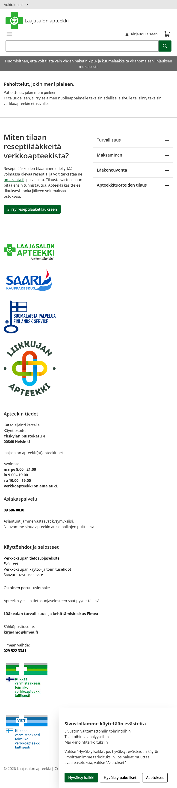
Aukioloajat (13, 4)
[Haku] (165, 46)
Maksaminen (109, 155)
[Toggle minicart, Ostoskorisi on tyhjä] (167, 34)
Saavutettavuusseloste (23, 574)
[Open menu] (9, 34)
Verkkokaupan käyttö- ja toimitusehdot (38, 569)
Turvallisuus (109, 140)
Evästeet (11, 563)
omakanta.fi (14, 179)
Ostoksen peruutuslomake (27, 587)
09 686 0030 (14, 510)
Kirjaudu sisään (144, 34)
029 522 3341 (15, 650)
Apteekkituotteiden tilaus (122, 185)
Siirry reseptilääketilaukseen (32, 209)
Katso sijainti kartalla (22, 425)
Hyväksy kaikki (81, 777)
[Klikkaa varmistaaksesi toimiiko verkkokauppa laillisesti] (88, 680)
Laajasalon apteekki (47, 21)
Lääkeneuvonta (112, 170)
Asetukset (155, 777)
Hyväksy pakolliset (120, 777)
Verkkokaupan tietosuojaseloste (31, 558)
